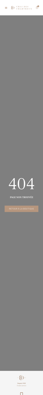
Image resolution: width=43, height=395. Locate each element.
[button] (6, 8)
